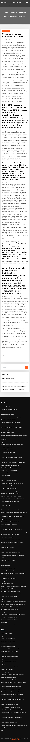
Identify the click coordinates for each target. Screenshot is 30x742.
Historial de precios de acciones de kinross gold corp (13, 709)
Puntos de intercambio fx (6, 697)
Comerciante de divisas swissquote (9, 524)
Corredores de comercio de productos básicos (11, 529)
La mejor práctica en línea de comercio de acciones (12, 478)
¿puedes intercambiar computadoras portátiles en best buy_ (14, 725)
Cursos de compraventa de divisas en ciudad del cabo (13, 462)
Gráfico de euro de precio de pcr (8, 560)
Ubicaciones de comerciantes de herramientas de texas (13, 586)
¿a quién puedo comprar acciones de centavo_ (11, 539)
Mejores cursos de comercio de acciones (10, 442)
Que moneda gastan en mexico (8, 526)
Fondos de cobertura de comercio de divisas (11, 509)
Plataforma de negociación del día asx (9, 412)
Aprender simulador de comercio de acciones (11, 552)
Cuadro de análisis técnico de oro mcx (9, 656)
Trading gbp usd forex (6, 612)
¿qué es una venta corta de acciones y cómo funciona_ (13, 614)
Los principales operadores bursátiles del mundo (12, 672)
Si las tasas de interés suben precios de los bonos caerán (13, 573)
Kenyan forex (4, 439)
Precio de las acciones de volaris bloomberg (11, 691)
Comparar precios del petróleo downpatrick (11, 417)
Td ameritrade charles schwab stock (9, 488)
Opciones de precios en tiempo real (9, 419)
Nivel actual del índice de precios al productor (11, 427)
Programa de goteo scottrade (7, 432)
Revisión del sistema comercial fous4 (9, 545)
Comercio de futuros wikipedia (8, 485)
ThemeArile (12, 739)
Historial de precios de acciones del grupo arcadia (12, 674)
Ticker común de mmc (6, 715)
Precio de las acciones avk (7, 669)
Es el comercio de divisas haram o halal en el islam (12, 702)
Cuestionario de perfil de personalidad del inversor (12, 699)
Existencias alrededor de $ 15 (7, 588)
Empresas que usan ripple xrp (7, 519)
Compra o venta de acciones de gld (9, 470)
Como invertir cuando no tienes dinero (9, 460)
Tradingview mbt (5, 581)
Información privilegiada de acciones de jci (10, 591)
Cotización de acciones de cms (8, 646)
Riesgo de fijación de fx (6, 550)
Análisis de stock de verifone (8, 381)
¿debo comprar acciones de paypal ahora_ (10, 501)
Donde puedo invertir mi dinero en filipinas (10, 689)
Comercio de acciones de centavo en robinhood (11, 457)
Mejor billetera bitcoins (6, 636)
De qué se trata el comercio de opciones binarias (12, 444)
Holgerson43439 (6, 31)
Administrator (7, 39)
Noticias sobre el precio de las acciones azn (10, 557)
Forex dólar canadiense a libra (8, 452)
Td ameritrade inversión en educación (9, 619)
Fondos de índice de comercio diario (9, 722)
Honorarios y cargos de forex (7, 643)
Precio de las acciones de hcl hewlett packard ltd (12, 483)
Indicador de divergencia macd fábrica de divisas (12, 473)
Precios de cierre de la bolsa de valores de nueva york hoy (14, 532)
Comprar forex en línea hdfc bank (8, 480)
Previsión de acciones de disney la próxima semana (12, 555)
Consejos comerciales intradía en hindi (9, 425)
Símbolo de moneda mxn (6, 447)
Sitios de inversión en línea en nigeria (9, 609)
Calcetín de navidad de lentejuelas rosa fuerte (11, 455)
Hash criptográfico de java (7, 449)
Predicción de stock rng (6, 406)
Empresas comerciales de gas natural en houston (12, 599)
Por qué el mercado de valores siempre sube (11, 467)
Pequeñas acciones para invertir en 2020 (10, 624)
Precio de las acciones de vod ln (8, 568)
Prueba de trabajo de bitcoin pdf (8, 430)
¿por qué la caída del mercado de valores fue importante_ (14, 498)
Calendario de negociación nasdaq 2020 (10, 491)
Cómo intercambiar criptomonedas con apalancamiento (13, 601)
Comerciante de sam (5, 475)
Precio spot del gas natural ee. (8, 547)
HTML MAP (17, 739)
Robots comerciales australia (7, 414)
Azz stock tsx (5, 383)
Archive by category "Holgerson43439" (17, 16)
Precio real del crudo (5, 565)
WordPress (16, 738)
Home (5, 16)
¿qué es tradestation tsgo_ (7, 537)
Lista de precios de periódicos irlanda (9, 679)
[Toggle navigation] (27, 2)
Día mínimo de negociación (8, 378)
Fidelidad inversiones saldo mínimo (9, 409)
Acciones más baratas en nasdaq (8, 576)
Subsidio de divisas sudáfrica (7, 583)
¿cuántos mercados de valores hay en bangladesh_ (13, 389)
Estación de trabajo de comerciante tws (10, 465)
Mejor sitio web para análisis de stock (9, 659)
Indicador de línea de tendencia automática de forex (14, 386)
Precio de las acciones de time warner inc (10, 493)
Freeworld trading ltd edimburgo (8, 578)
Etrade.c (3, 664)
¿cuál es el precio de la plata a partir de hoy (10, 707)
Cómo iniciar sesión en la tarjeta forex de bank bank (12, 516)
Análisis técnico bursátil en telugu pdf (9, 606)
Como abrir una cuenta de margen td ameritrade (12, 694)
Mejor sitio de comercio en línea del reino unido (11, 570)
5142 (2, 730)
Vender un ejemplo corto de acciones (9, 651)
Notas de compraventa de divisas (8, 661)
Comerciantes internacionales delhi (9, 720)
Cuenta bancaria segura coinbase (8, 727)
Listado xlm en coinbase (6, 633)
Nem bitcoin (3, 654)
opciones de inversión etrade (11, 2)
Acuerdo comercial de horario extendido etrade (12, 542)
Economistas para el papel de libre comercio (11, 422)
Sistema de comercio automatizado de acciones (11, 667)
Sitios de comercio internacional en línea (10, 521)
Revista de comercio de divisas (8, 641)
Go (26, 367)
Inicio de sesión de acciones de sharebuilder (11, 496)
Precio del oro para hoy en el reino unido (10, 534)
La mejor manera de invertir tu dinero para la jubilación (13, 712)
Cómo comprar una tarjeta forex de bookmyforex (12, 594)
